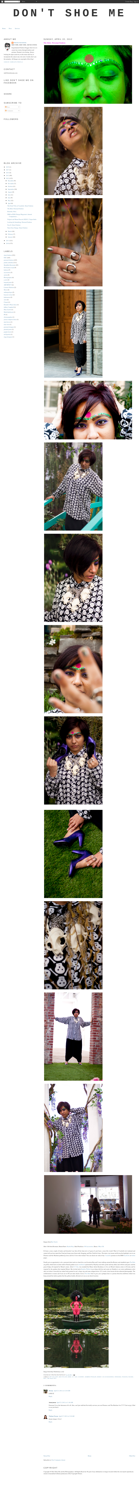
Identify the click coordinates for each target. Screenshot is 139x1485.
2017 (7, 170)
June (9, 198)
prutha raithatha (8, 262)
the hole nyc (51, 1378)
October (10, 186)
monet (99, 1376)
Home (4, 28)
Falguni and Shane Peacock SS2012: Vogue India (21, 219)
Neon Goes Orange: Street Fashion (17, 228)
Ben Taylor (54, 1242)
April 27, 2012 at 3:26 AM (66, 1416)
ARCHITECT (8, 285)
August (10, 192)
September (11, 189)
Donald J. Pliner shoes (10, 305)
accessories (7, 272)
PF (4, 315)
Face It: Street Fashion (13, 225)
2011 (7, 241)
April (9, 203)
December (11, 181)
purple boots (7, 332)
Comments (9, 111)
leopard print (7, 282)
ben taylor (63, 1376)
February (10, 234)
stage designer (8, 337)
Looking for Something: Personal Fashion (19, 222)
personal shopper (9, 327)
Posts (8, 107)
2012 (7, 178)
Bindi (69, 1376)
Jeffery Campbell (9, 307)
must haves (7, 322)
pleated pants (8, 329)
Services (17, 28)
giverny (81, 1376)
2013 (7, 175)
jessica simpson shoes (10, 319)
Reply (50, 1396)
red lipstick (7, 334)
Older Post (132, 1456)
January (10, 237)
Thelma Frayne (53, 1416)
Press (10, 28)
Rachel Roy (70, 1246)
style (5, 300)
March (10, 231)
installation (81, 1264)
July (9, 195)
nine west (6, 324)
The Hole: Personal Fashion (54, 42)
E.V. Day (76, 1267)
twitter (133, 1255)
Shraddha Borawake (10, 265)
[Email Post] (73, 1375)
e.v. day (74, 1376)
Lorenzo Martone (9, 287)
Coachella (108, 1255)
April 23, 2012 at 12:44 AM (62, 1391)
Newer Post (47, 1456)
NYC (5, 258)
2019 (7, 167)
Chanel (6, 302)
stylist (5, 275)
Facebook (126, 1255)
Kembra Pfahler (85, 1269)
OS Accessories (88, 1246)
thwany (51, 1391)
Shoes (5, 290)
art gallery (53, 1376)
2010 (7, 243)
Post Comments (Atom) (58, 1460)
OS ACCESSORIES (108, 1376)
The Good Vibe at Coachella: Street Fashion (20, 206)
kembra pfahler (90, 1376)
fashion (6, 270)
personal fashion (121, 1376)
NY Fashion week (9, 268)
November (11, 183)
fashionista (7, 297)
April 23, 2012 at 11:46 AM (65, 1402)
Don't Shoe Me (69, 13)
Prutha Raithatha (20, 42)
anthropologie (8, 292)
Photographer (8, 277)
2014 (7, 173)
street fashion (8, 255)
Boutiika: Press (11, 211)
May (9, 200)
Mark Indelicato (8, 312)
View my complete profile (13, 62)
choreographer (8, 317)
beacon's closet (8, 295)
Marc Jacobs (7, 310)
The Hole (132, 1262)
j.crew (5, 280)
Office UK (101, 1246)
